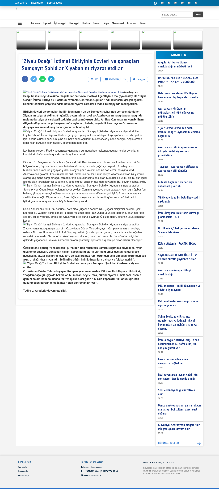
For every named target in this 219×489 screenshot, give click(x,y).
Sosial (96, 23)
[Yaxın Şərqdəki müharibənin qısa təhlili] (31, 39)
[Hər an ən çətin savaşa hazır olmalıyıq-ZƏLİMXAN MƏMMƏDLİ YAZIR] (125, 39)
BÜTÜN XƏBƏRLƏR (168, 443)
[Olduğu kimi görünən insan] (62, 39)
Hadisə (86, 23)
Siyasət (47, 23)
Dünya (142, 23)
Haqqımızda (37, 3)
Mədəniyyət (118, 23)
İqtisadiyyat (60, 23)
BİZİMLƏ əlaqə (54, 3)
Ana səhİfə (21, 3)
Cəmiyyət (74, 23)
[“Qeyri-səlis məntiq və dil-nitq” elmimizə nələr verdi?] (156, 39)
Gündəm (35, 23)
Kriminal (131, 23)
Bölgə (106, 23)
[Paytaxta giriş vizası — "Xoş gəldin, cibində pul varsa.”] (93, 39)
